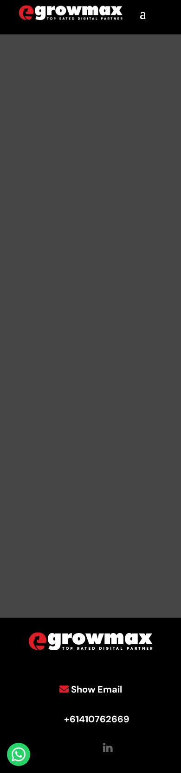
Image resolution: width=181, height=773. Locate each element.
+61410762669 (96, 719)
